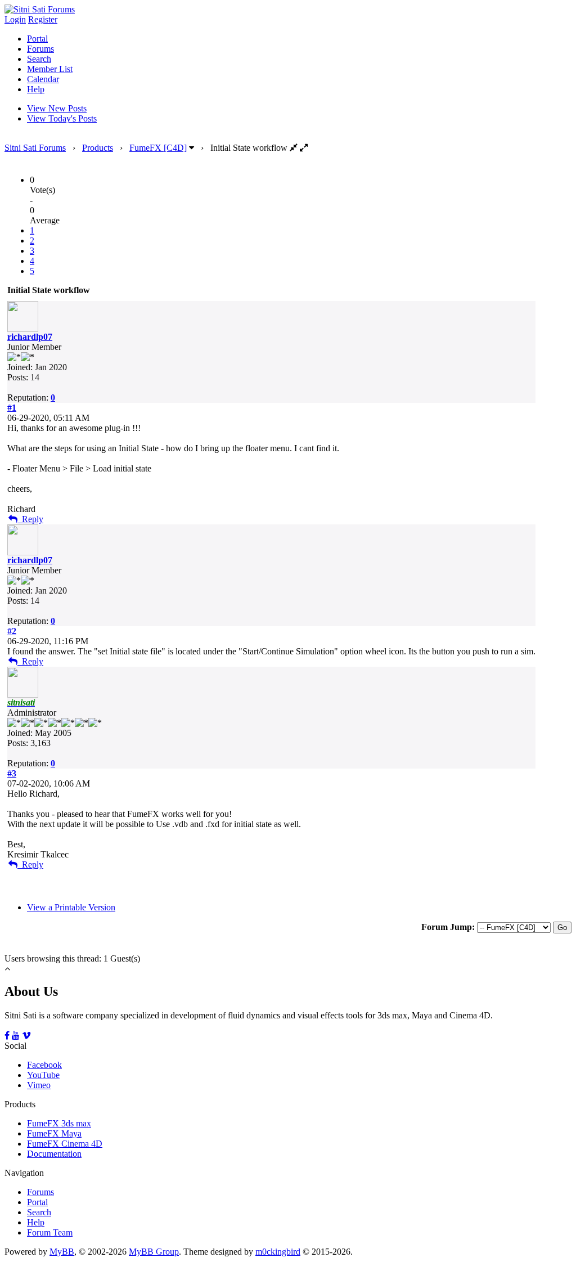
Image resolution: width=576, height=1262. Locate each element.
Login (15, 19)
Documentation (54, 1153)
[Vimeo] (26, 1035)
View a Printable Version (71, 907)
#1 (11, 407)
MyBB (62, 1251)
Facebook (44, 1065)
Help (35, 89)
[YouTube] (16, 1035)
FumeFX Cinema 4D (64, 1143)
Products (97, 147)
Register (42, 19)
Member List (50, 69)
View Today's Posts (62, 118)
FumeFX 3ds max (59, 1123)
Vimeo (39, 1085)
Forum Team (50, 1232)
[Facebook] (7, 1035)
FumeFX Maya (54, 1133)
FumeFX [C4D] (158, 147)
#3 (11, 773)
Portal (37, 38)
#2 (11, 631)
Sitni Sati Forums (35, 147)
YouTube (43, 1075)
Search (39, 59)
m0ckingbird (277, 1251)
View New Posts (57, 108)
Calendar (43, 79)
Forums (40, 48)
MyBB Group (154, 1251)
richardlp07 (29, 337)
